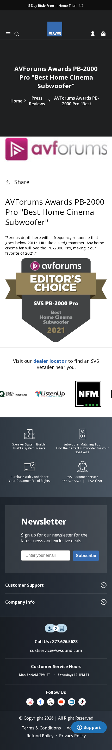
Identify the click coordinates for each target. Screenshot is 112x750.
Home (16, 101)
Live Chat (95, 481)
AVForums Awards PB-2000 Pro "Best (76, 101)
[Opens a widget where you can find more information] (89, 727)
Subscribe (86, 555)
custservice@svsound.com (56, 650)
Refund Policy (40, 736)
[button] (8, 33)
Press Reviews (37, 101)
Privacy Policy (72, 736)
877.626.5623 (71, 481)
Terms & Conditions (41, 728)
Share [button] (21, 182)
